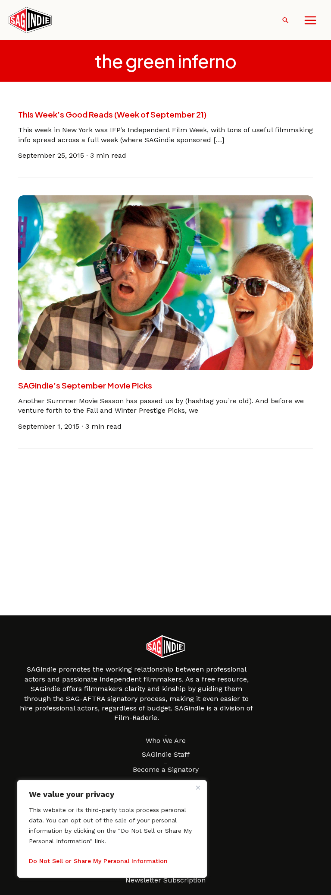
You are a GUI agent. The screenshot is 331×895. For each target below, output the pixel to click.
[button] (285, 20)
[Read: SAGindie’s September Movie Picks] (165, 282)
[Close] (198, 787)
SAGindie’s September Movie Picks (85, 385)
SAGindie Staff (166, 754)
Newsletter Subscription (165, 880)
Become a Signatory (166, 769)
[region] (112, 829)
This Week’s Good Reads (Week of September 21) (112, 114)
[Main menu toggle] (310, 20)
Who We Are (166, 740)
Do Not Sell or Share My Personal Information (98, 860)
